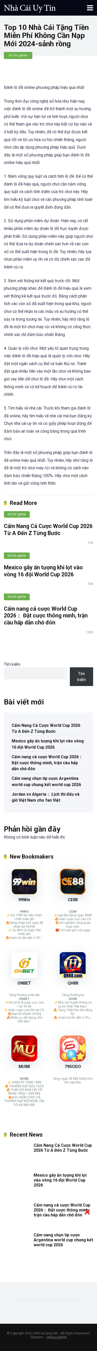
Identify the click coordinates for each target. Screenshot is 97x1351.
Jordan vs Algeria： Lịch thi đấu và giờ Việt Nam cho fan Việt (45, 797)
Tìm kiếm (12, 664)
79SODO (73, 1066)
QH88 (73, 983)
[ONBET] (24, 976)
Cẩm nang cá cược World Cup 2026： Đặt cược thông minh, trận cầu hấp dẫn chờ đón (46, 615)
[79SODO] (73, 1060)
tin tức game (18, 55)
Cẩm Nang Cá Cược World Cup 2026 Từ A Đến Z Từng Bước (48, 529)
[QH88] (73, 976)
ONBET (24, 983)
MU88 (24, 1066)
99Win (24, 899)
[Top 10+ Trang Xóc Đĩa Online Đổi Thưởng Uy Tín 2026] (30, 7)
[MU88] (24, 1060)
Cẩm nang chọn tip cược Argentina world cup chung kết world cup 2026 (46, 781)
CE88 (73, 899)
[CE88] (73, 893)
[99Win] (24, 893)
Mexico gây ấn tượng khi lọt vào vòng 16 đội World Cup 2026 (43, 571)
